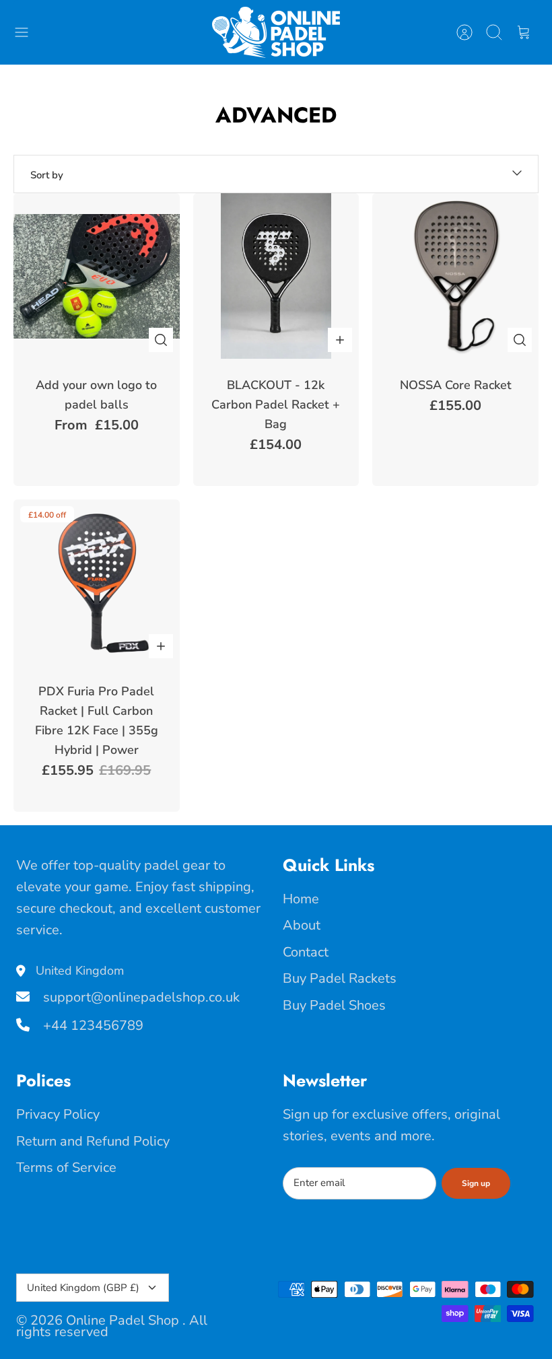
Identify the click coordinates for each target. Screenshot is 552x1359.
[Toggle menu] (28, 32)
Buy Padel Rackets (339, 978)
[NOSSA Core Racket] (455, 276)
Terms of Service (66, 1167)
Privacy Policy (58, 1114)
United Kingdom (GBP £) (83, 1287)
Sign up (476, 1183)
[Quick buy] (161, 340)
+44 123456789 (91, 1025)
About (301, 925)
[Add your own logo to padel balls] (96, 276)
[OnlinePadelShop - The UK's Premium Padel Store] (276, 32)
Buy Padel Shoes (334, 1005)
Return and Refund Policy (93, 1141)
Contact (306, 952)
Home (301, 899)
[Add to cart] (340, 340)
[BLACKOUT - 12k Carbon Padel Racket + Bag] (276, 276)
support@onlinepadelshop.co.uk (140, 997)
